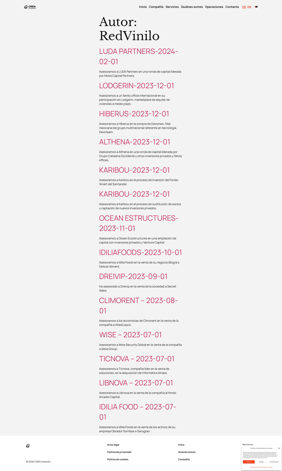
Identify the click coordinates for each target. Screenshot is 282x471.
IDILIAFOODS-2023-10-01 (140, 252)
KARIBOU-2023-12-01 (134, 170)
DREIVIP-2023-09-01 (133, 276)
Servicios (172, 7)
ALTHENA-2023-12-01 (134, 142)
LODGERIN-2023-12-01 (136, 85)
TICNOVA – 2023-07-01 (136, 358)
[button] (279, 448)
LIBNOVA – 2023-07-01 (136, 383)
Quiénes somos (192, 7)
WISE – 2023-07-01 (130, 334)
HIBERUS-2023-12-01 (134, 114)
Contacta (232, 7)
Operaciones (214, 7)
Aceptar (249, 462)
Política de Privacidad (263, 467)
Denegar (261, 462)
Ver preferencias (274, 462)
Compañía (156, 7)
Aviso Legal (270, 467)
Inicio (143, 7)
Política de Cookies (254, 467)
